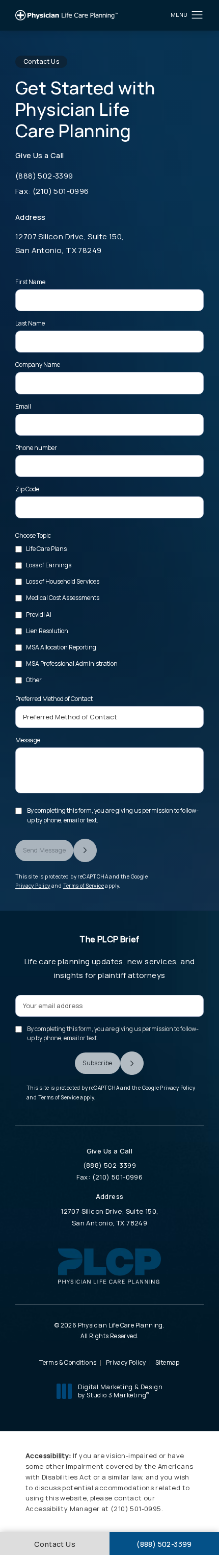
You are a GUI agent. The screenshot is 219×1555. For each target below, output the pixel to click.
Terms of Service (83, 885)
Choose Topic (33, 535)
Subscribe (98, 1063)
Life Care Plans (46, 548)
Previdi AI (38, 614)
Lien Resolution (47, 630)
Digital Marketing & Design (120, 1391)
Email (23, 406)
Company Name (37, 364)
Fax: (140, 1177)
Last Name (30, 323)
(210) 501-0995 (136, 1508)
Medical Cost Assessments (62, 597)
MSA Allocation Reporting (61, 647)
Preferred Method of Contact (54, 698)
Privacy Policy (32, 885)
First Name (30, 282)
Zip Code (27, 489)
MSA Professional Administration (72, 663)
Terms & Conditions (67, 1362)
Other (34, 679)
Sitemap (167, 1362)
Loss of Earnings (48, 565)
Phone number (36, 447)
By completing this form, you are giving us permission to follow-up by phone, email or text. (113, 815)
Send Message (44, 850)
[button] (197, 15)
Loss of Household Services (62, 581)
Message (27, 740)
